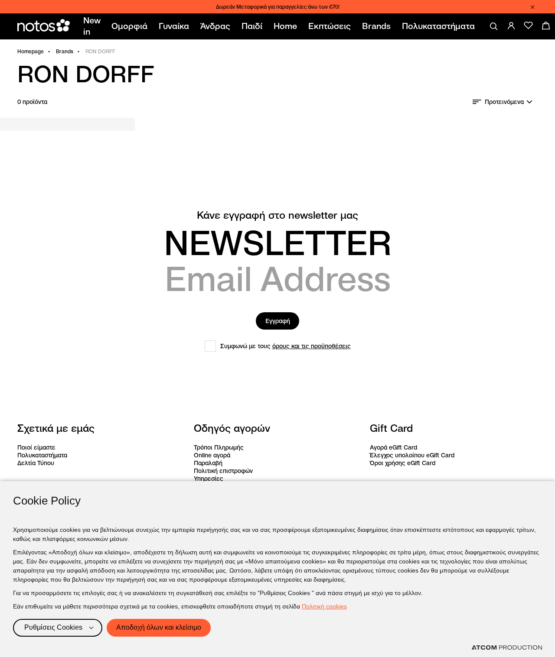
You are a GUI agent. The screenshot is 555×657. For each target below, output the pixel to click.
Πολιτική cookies (324, 606)
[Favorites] (528, 25)
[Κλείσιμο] (532, 7)
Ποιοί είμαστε (36, 447)
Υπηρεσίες (208, 478)
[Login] (511, 25)
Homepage (30, 51)
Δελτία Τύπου (35, 463)
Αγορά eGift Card (393, 447)
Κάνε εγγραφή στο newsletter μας (277, 215)
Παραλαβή (208, 463)
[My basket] (546, 25)
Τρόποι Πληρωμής (219, 447)
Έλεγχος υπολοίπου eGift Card (412, 455)
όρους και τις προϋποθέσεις (311, 346)
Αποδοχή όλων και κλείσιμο (158, 627)
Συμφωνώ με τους (285, 346)
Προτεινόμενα (504, 102)
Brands (64, 51)
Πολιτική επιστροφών (223, 471)
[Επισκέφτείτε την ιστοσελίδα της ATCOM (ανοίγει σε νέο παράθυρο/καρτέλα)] (507, 647)
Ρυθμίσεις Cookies (53, 627)
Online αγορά (212, 455)
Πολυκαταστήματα (42, 455)
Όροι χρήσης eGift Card (402, 463)
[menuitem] (93, 26)
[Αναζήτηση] (494, 26)
